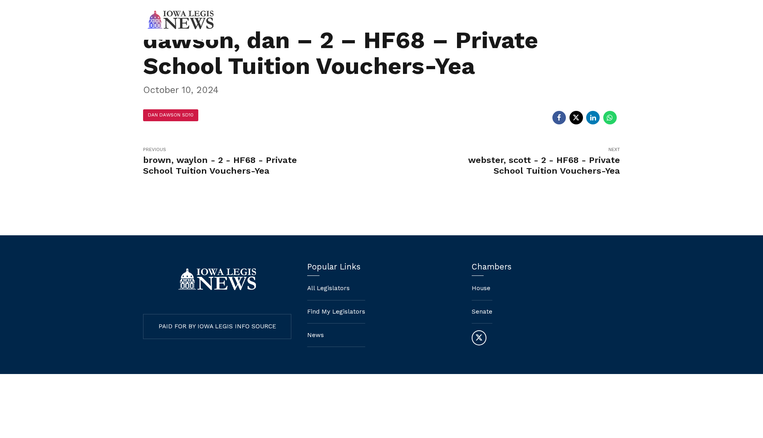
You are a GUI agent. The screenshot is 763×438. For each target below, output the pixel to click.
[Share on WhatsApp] (610, 117)
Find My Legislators (470, 19)
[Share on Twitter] (576, 117)
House (481, 288)
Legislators (535, 19)
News (579, 19)
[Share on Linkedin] (593, 117)
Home (413, 19)
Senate (482, 311)
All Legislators (328, 288)
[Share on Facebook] (559, 117)
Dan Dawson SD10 (171, 115)
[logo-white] (217, 279)
